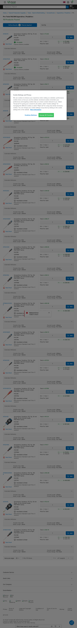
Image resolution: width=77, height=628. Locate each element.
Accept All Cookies (46, 115)
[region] (38, 105)
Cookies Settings (31, 115)
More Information (35, 109)
